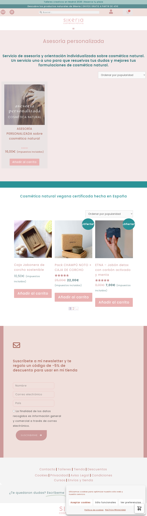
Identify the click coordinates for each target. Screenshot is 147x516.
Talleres (65, 469)
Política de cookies (94, 510)
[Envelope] (3, 12)
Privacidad (59, 475)
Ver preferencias (131, 502)
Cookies (41, 475)
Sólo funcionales (105, 502)
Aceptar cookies (80, 502)
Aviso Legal (79, 475)
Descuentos (97, 469)
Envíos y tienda (80, 480)
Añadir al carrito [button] (24, 162)
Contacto (47, 469)
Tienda (79, 469)
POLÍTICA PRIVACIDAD (115, 510)
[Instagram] (12, 12)
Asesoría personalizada (73, 41)
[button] (73, 28)
